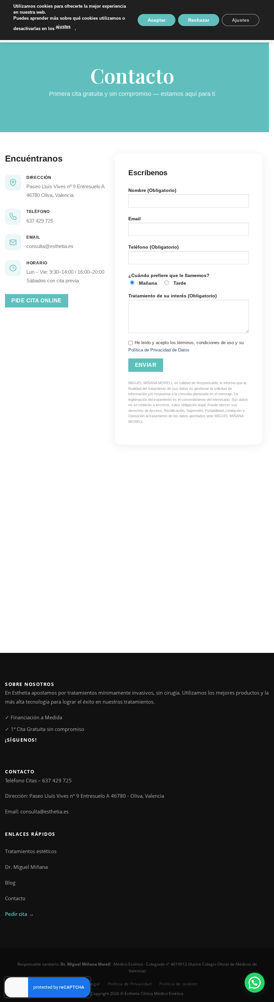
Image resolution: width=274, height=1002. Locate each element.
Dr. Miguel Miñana (26, 866)
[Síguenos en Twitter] (23, 754)
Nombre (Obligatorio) (152, 190)
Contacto (15, 898)
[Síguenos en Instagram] (16, 754)
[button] (255, 983)
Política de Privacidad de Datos (158, 349)
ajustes (63, 26)
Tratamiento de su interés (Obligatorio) (172, 295)
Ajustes (240, 20)
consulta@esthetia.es (50, 246)
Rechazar (198, 20)
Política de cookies (178, 984)
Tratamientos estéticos (30, 851)
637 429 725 (39, 221)
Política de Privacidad (130, 984)
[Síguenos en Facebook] (8, 754)
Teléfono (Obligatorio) (153, 247)
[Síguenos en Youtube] (31, 754)
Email (134, 218)
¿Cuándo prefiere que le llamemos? (169, 279)
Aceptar (156, 20)
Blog (10, 882)
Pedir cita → (19, 914)
